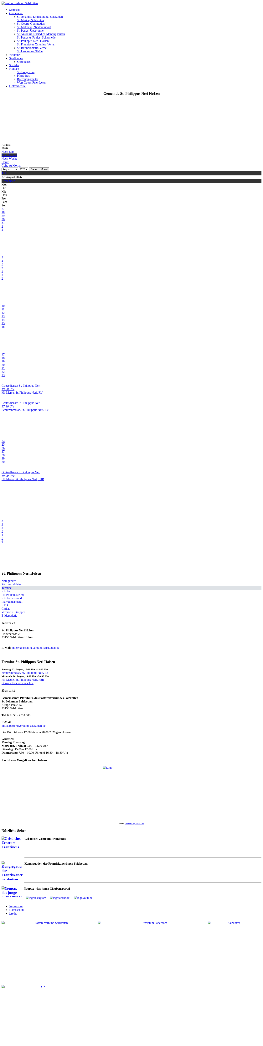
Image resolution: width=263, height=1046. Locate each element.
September (8, 181)
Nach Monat (9, 155)
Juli (4, 173)
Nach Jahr (8, 151)
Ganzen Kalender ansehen (18, 683)
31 (3, 222)
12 (3, 312)
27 (3, 208)
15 (3, 323)
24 (3, 441)
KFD (5, 605)
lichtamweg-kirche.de (134, 824)
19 (3, 361)
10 (3, 306)
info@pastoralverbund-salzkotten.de (23, 725)
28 (3, 212)
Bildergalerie (9, 615)
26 (3, 448)
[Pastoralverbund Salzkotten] (20, 3)
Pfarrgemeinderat (12, 601)
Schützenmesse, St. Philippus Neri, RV (25, 672)
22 (3, 371)
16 (3, 326)
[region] (131, 121)
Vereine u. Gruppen (13, 612)
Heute (5, 162)
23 (3, 375)
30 (3, 219)
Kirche (6, 591)
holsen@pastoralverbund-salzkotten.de (35, 647)
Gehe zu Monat (39, 169)
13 (3, 316)
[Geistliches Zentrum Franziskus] (43, 1014)
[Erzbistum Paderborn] (153, 947)
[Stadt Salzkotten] (232, 950)
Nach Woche (9, 158)
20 (3, 364)
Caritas (6, 608)
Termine (7, 587)
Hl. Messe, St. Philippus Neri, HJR (23, 679)
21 (3, 368)
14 (3, 319)
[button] (14, 9)
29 (3, 215)
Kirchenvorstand (12, 598)
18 (3, 358)
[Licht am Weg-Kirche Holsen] (131, 792)
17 (3, 354)
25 (3, 444)
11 (3, 309)
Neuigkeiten (9, 581)
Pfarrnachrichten (12, 584)
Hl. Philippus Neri (13, 594)
